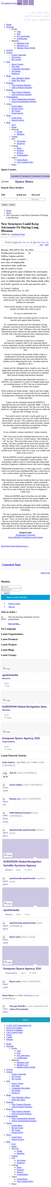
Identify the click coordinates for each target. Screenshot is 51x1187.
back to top (45, 573)
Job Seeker (16, 71)
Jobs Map (15, 66)
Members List (22, 45)
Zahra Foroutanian (19, 1009)
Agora (9, 104)
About (9, 1035)
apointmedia (10, 675)
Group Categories (19, 55)
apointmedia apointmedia (22, 830)
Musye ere (15, 798)
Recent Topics (17, 108)
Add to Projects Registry (22, 94)
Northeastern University (25, 535)
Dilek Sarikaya (25, 995)
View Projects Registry (21, 92)
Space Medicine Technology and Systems (25, 537)
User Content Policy (25, 162)
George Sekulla (17, 1006)
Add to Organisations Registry (24, 101)
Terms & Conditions (14, 1030)
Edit (18, 34)
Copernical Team (18, 234)
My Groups (16, 59)
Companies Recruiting (21, 69)
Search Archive (18, 120)
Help (8, 122)
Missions (6, 678)
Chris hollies (16, 784)
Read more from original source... (15, 546)
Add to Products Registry (22, 87)
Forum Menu (17, 106)
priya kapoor (8, 762)
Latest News (17, 118)
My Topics (16, 111)
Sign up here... (14, 624)
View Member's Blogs (21, 78)
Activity (9, 50)
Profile (19, 132)
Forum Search (17, 113)
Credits (9, 1037)
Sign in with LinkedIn (17, 597)
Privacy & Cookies (14, 1028)
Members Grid (23, 43)
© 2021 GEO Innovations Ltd (18, 1025)
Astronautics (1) (14, 176)
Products (9, 83)
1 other (34, 762)
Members (20, 134)
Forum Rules (22, 160)
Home (8, 24)
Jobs (8, 62)
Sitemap (9, 1039)
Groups (9, 52)
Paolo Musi (7, 995)
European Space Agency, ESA (21, 738)
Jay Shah (20, 762)
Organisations (12, 97)
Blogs (8, 76)
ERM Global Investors (20, 812)
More (25, 1019)
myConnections (23, 36)
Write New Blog (18, 80)
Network (10, 27)
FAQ (14, 125)
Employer (16, 73)
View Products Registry (21, 85)
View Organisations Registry (23, 99)
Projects (9, 90)
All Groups (16, 57)
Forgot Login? (14, 604)
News (8, 115)
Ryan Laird (15, 937)
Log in (6, 593)
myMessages (22, 38)
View (19, 31)
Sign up (11, 607)
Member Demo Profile (26, 48)
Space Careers (17, 64)
